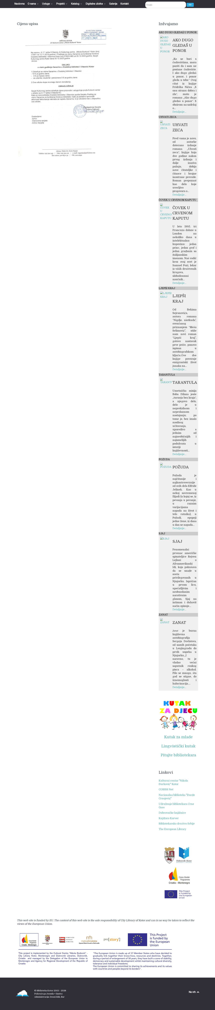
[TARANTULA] (166, 381)
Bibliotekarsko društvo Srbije (177, 823)
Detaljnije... (179, 111)
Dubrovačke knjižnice (172, 812)
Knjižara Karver (169, 818)
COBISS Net (166, 789)
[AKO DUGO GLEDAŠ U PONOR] (166, 44)
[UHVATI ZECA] (166, 125)
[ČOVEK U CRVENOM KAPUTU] (166, 211)
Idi (190, 4)
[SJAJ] (164, 538)
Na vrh (192, 991)
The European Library (172, 829)
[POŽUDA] (166, 465)
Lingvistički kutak (178, 746)
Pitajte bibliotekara (178, 755)
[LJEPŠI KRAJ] (166, 295)
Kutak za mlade (178, 737)
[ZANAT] (166, 621)
